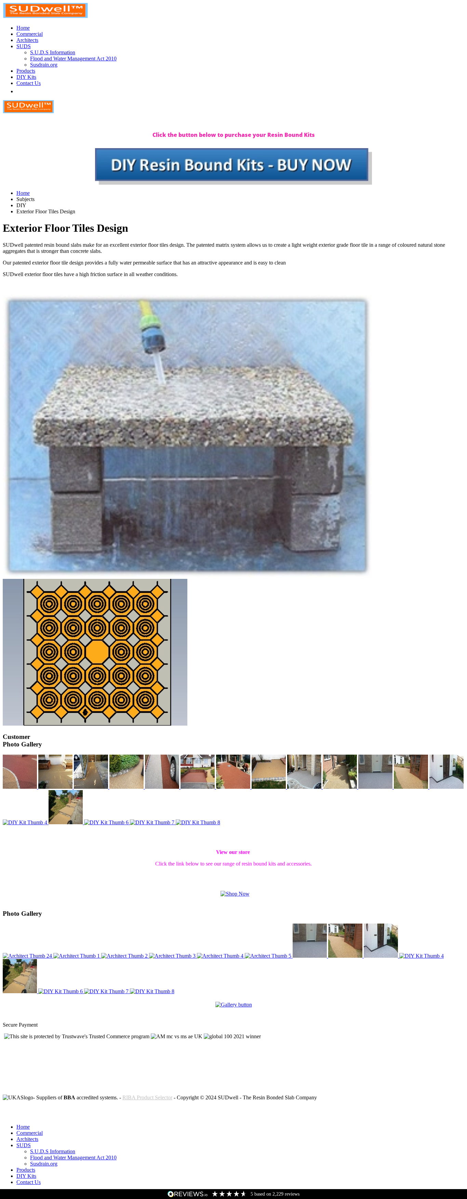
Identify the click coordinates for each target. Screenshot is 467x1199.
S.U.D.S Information (52, 52)
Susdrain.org (43, 65)
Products (25, 71)
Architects (27, 40)
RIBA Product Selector (147, 1097)
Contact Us (28, 83)
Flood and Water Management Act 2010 (73, 58)
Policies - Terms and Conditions (37, 1109)
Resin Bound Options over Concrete (42, 1115)
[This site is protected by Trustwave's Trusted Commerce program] (76, 1036)
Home (23, 28)
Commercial (29, 34)
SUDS (23, 46)
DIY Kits (26, 77)
